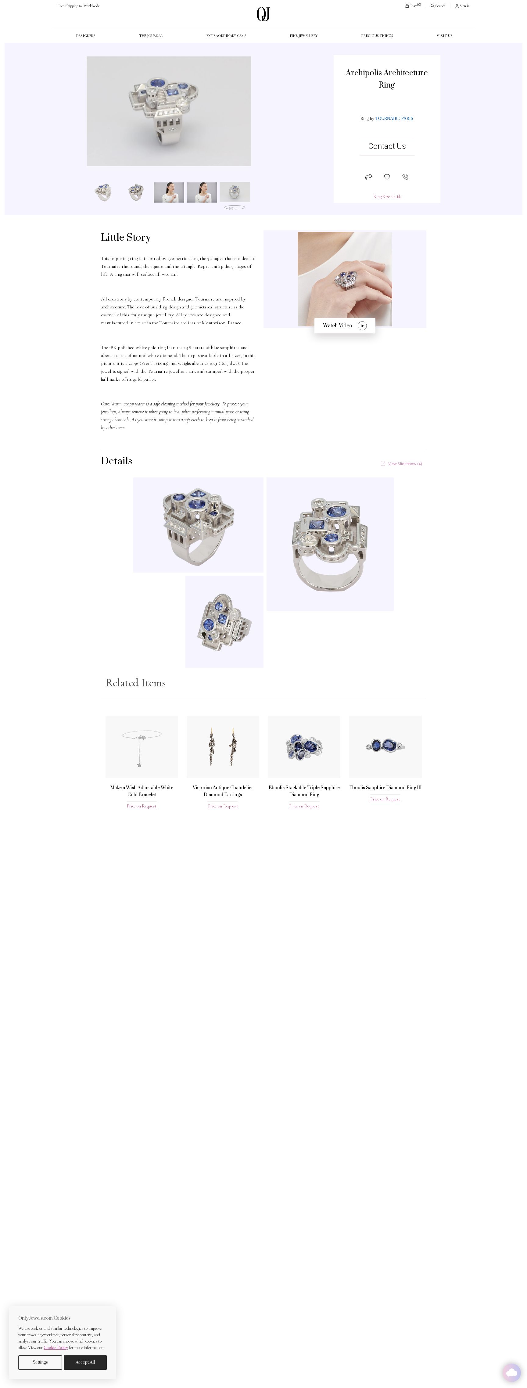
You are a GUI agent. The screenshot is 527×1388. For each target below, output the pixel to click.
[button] (413, 5)
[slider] (169, 111)
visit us (445, 36)
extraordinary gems (226, 36)
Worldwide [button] (78, 5)
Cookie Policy (56, 1347)
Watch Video (337, 325)
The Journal (151, 36)
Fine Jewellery (303, 36)
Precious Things (377, 36)
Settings (40, 1362)
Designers (85, 36)
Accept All (85, 1362)
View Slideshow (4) (405, 464)
